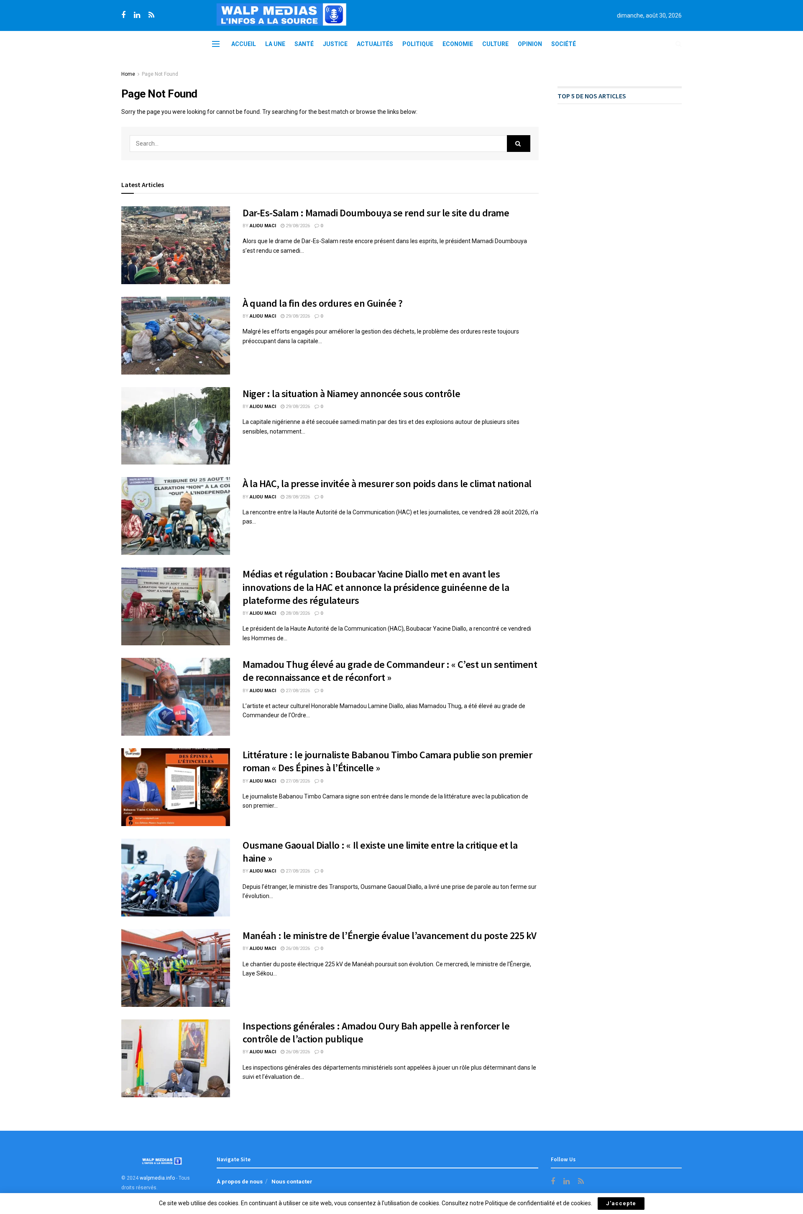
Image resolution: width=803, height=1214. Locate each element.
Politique (417, 44)
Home (128, 74)
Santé (304, 44)
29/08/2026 (297, 225)
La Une (275, 44)
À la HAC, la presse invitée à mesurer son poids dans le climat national (387, 483)
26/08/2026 (297, 948)
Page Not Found (160, 74)
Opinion (530, 44)
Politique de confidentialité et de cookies (538, 1203)
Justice (335, 44)
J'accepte (621, 1203)
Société (563, 44)
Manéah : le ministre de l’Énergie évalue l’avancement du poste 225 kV (390, 935)
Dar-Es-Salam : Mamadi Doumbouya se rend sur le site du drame (376, 212)
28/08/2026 (297, 497)
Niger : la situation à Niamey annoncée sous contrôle (351, 393)
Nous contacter (291, 1181)
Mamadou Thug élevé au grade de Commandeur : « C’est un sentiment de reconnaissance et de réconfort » (390, 671)
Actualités (375, 44)
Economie (457, 44)
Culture (495, 44)
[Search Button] (518, 143)
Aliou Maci (263, 225)
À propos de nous (240, 1181)
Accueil (243, 44)
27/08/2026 (297, 690)
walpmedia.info (157, 1178)
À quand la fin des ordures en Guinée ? (323, 303)
